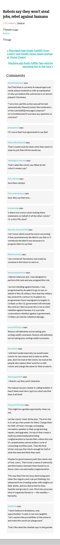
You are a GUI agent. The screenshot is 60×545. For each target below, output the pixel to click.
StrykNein (13, 348)
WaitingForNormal (17, 160)
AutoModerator (15, 82)
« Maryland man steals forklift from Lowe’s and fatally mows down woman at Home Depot (30, 54)
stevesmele (13, 208)
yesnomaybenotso (16, 272)
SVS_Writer (13, 178)
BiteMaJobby (14, 254)
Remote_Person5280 (18, 229)
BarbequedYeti (15, 376)
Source (6, 33)
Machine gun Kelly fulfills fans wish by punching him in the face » (30, 64)
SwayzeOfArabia (16, 404)
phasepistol (13, 127)
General (21, 23)
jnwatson (12, 506)
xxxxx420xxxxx (15, 327)
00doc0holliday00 (16, 142)
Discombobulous (16, 193)
